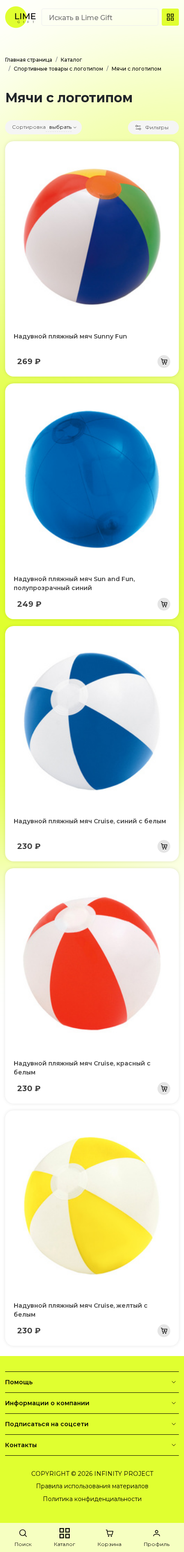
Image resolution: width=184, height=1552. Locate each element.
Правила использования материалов (92, 1486)
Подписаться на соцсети (47, 1424)
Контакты (21, 1445)
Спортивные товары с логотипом (58, 68)
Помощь (19, 1382)
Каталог (71, 59)
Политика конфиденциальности (92, 1499)
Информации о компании (47, 1403)
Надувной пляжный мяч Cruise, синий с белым (90, 821)
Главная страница (28, 59)
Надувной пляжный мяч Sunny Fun (70, 336)
